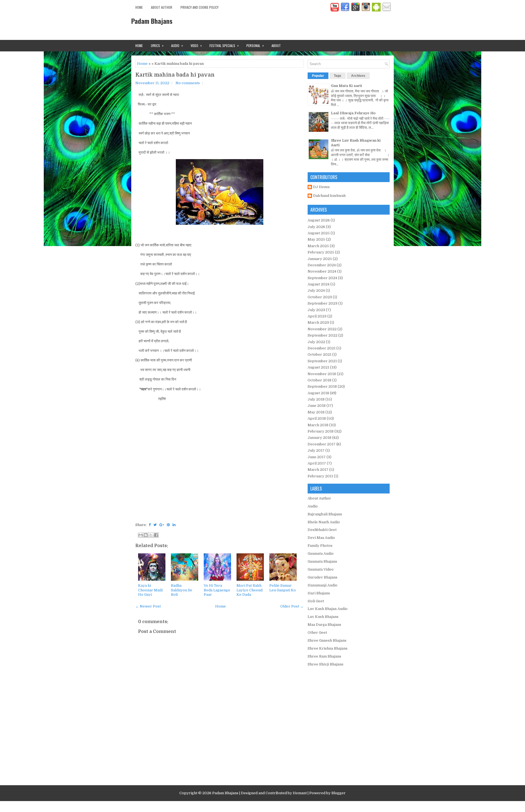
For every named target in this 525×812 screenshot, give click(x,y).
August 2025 (319, 233)
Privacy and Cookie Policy (199, 7)
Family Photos (320, 546)
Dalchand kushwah (329, 196)
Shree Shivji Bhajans (325, 664)
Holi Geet (316, 601)
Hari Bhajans (319, 593)
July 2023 (316, 310)
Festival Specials (224, 45)
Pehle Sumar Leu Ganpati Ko (282, 587)
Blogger (338, 793)
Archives (358, 76)
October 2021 (319, 354)
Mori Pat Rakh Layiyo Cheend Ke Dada (249, 590)
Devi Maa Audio (321, 538)
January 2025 (320, 259)
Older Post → (292, 606)
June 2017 (317, 457)
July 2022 (316, 342)
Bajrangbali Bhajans (325, 514)
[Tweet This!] (155, 525)
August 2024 (318, 284)
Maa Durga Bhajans (324, 625)
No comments (188, 83)
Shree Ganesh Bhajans (327, 640)
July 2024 (316, 290)
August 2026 (319, 220)
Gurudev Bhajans (322, 577)
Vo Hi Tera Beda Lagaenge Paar (217, 590)
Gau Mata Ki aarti (346, 86)
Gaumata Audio (321, 553)
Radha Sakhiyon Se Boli (181, 590)
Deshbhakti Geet (322, 530)
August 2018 (318, 393)
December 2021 (322, 348)
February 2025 (321, 252)
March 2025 (318, 246)
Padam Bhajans (152, 21)
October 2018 (319, 380)
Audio (177, 45)
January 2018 (319, 438)
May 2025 (316, 239)
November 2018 (322, 374)
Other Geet (317, 632)
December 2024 (322, 265)
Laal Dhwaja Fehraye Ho (353, 113)
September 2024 (322, 278)
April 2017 (317, 463)
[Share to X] (151, 535)
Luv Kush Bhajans (323, 617)
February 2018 (321, 431)
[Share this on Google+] (161, 525)
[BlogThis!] (145, 535)
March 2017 (318, 470)
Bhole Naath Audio (324, 522)
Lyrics (157, 45)
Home (139, 7)
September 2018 (322, 386)
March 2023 (318, 322)
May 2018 (316, 412)
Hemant (300, 793)
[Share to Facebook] (156, 535)
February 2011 (320, 476)
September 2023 (322, 303)
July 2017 (316, 450)
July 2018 (316, 399)
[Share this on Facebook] (149, 525)
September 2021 (322, 361)
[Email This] (140, 535)
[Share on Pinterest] (168, 525)
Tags (337, 76)
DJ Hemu (321, 187)
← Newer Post (148, 606)
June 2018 (317, 406)
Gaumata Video (321, 569)
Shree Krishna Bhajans (328, 648)
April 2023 (317, 316)
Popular (318, 76)
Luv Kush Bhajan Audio (328, 609)
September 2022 (322, 335)
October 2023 (320, 297)
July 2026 (316, 227)
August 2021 (318, 367)
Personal (255, 45)
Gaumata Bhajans (322, 561)
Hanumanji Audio (322, 585)
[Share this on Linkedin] (174, 525)
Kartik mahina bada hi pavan (175, 75)
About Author (161, 7)
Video (196, 45)
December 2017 (322, 444)
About (276, 45)
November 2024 (322, 271)
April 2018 (317, 418)
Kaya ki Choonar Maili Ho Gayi (150, 590)
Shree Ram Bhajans (324, 656)
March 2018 (318, 425)
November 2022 (322, 329)
